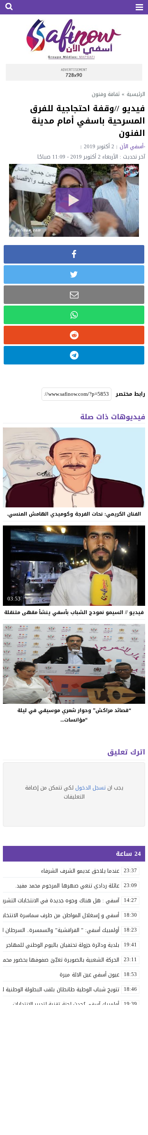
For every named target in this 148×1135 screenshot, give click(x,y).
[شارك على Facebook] (74, 254)
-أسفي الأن (132, 146)
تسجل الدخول (90, 787)
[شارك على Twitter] (74, 274)
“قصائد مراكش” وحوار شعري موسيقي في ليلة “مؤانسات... (74, 715)
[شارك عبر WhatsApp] (74, 315)
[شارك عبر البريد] (74, 295)
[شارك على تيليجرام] (74, 355)
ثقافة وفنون (106, 94)
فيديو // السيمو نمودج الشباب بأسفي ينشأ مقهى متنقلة (74, 612)
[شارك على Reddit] (74, 335)
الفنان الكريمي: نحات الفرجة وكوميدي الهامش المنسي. (74, 513)
